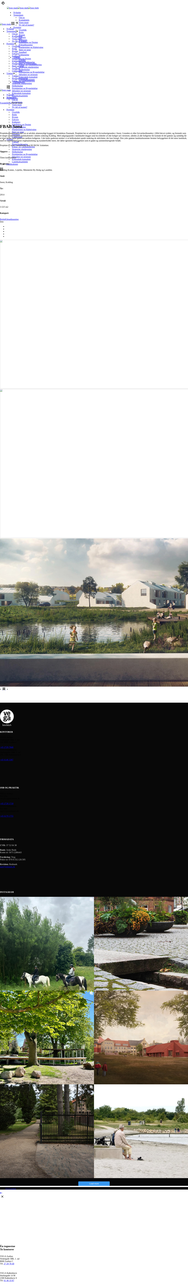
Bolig (2, 219)
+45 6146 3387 (6, 760)
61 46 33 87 (9, 1280)
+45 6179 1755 (6, 816)
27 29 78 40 (9, 1264)
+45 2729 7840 (6, 747)
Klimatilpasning (12, 219)
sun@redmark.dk (7, 867)
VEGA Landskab (10, 1188)
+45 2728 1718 (6, 803)
